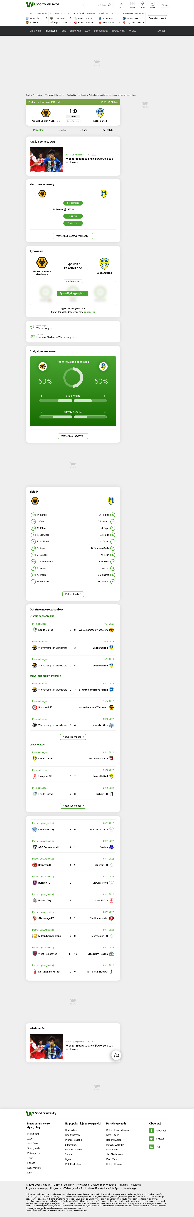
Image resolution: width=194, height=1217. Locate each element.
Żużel (87, 30)
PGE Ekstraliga (73, 1164)
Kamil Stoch (112, 1135)
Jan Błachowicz (114, 1154)
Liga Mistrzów (72, 1135)
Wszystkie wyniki (156, 18)
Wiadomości (106, 1188)
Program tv (56, 1188)
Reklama (123, 1184)
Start (28, 95)
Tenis (63, 30)
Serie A (69, 1154)
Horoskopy (42, 1188)
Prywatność (82, 1184)
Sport (118, 1188)
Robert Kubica (113, 1139)
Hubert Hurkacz (114, 1164)
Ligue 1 (69, 1159)
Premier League (73, 1139)
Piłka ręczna (33, 1153)
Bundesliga (71, 1144)
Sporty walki (118, 30)
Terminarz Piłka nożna (55, 95)
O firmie (58, 1184)
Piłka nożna (51, 30)
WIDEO (132, 30)
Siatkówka (75, 30)
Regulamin (135, 1184)
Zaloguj (165, 5)
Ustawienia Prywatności (103, 1184)
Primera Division (73, 1149)
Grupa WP (46, 1184)
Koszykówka (34, 1167)
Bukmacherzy (101, 30)
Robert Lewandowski (117, 1130)
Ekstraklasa (71, 1130)
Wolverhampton (44, 328)
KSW (29, 1172)
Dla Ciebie (35, 30)
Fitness (31, 1162)
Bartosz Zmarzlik (115, 1144)
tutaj (85, 1210)
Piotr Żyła (111, 1159)
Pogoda (30, 1188)
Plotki (84, 1188)
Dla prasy (69, 1184)
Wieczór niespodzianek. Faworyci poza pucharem (89, 160)
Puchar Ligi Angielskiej (76, 95)
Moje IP (93, 1188)
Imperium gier (130, 1188)
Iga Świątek (112, 1149)
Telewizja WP (71, 1188)
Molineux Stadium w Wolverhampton (55, 337)
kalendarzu (89, 312)
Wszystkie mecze (72, 736)
